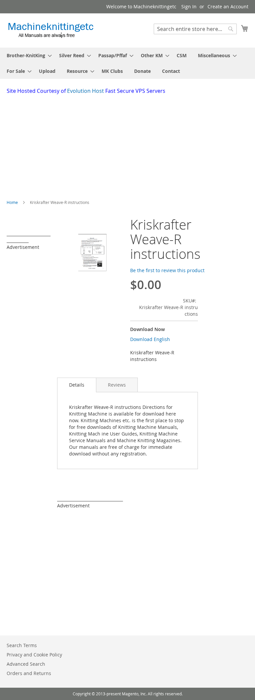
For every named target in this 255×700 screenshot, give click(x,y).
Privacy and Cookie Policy (34, 654)
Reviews (117, 385)
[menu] (127, 63)
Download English (150, 339)
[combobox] (195, 29)
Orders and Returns (29, 673)
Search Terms (22, 645)
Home (12, 202)
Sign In (189, 6)
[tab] (76, 385)
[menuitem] (27, 55)
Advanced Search (26, 664)
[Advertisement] (131, 144)
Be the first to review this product (167, 270)
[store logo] (51, 30)
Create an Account (228, 6)
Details (76, 385)
